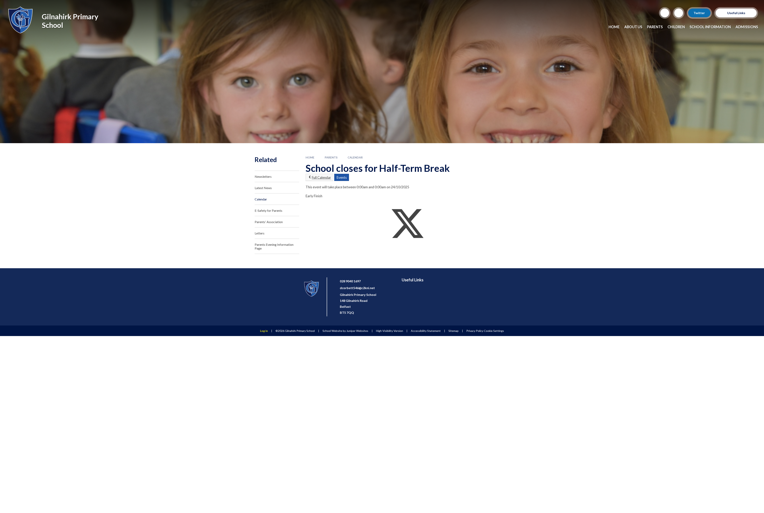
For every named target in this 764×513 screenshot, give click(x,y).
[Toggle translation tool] (678, 13)
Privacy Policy (474, 330)
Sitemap (453, 330)
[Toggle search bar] (664, 13)
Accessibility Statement (426, 330)
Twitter (699, 13)
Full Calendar (321, 177)
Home (310, 157)
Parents (331, 157)
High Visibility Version (389, 330)
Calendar (355, 157)
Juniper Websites (357, 330)
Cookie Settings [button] (494, 330)
